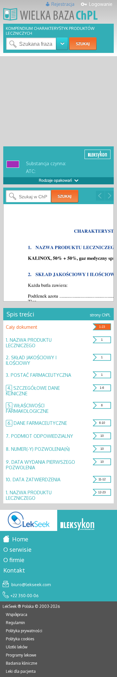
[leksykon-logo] (77, 524)
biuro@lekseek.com (30, 584)
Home (19, 539)
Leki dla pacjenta (21, 671)
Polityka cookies (20, 638)
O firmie (13, 559)
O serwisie (17, 549)
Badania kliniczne (21, 663)
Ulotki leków (16, 647)
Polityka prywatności (24, 630)
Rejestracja (62, 4)
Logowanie (100, 4)
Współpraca (16, 614)
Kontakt (14, 570)
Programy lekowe (21, 655)
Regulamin (15, 622)
